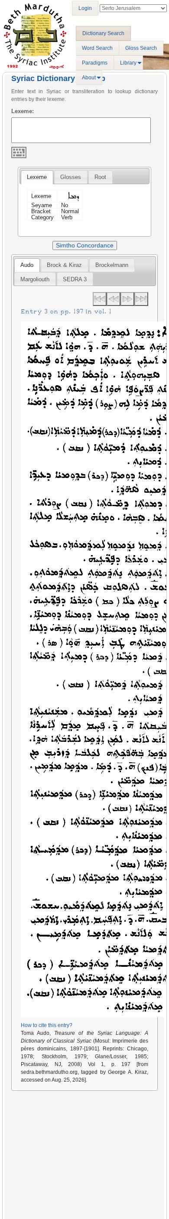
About (89, 78)
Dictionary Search (103, 33)
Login (85, 8)
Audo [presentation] (26, 265)
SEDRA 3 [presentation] (75, 279)
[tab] (37, 177)
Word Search (97, 48)
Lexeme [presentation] (37, 177)
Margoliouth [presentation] (34, 279)
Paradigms (94, 63)
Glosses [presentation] (70, 177)
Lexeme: (22, 111)
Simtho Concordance (85, 245)
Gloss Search (141, 48)
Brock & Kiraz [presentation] (64, 265)
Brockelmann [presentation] (111, 265)
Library (128, 63)
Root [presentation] (100, 177)
